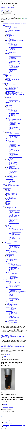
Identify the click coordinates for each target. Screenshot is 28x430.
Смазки (8, 190)
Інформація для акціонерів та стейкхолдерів (14, 425)
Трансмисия (9, 43)
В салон (8, 76)
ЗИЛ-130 (5, 242)
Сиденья (11, 158)
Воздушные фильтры (11, 193)
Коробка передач (13, 45)
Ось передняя (12, 52)
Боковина (11, 54)
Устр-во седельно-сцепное (15, 324)
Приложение (9, 179)
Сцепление (12, 49)
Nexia (7, 202)
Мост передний (13, 115)
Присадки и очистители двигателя (14, 92)
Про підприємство (7, 423)
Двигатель (8, 26)
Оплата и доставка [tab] (8, 407)
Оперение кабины (13, 67)
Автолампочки (7, 82)
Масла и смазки (7, 188)
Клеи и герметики (10, 91)
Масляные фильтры (11, 195)
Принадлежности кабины (15, 63)
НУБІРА (8, 204)
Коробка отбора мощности (15, 47)
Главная (5, 356)
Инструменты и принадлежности (14, 40)
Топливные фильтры (11, 198)
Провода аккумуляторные (12, 185)
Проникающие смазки (11, 93)
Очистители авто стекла (12, 87)
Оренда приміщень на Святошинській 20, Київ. (15, 23)
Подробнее (8, 345)
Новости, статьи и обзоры (7, 335)
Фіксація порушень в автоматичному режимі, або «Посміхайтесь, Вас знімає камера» (13, 337)
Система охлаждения (14, 30)
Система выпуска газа (14, 28)
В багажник (9, 75)
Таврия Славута (10, 226)
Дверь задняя (12, 58)
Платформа (12, 70)
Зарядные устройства (11, 186)
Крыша (11, 151)
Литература (9, 80)
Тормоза (8, 36)
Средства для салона (11, 89)
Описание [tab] (5, 404)
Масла (7, 189)
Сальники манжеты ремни (15, 182)
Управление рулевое (11, 35)
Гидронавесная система (15, 72)
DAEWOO (6, 199)
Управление (9, 167)
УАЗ (4, 96)
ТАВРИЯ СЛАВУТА (11, 207)
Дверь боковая (12, 57)
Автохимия (6, 83)
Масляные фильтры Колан (12, 194)
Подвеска (8, 34)
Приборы (11, 39)
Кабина (11, 65)
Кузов (7, 53)
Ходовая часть (9, 50)
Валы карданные (13, 44)
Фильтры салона (10, 197)
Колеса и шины (13, 32)
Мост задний (12, 48)
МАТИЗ (8, 203)
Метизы (11, 41)
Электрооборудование (11, 38)
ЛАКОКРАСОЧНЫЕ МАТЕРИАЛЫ (15, 94)
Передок (11, 71)
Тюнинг (8, 78)
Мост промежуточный (14, 317)
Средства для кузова (11, 88)
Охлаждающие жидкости (12, 85)
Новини (5, 422)
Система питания (13, 27)
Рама (7, 31)
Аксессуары (6, 74)
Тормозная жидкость (11, 84)
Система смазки (13, 137)
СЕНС (7, 225)
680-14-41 (4, 7)
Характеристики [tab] (7, 405)
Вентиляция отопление (15, 56)
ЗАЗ (4, 206)
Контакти (5, 426)
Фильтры (5, 192)
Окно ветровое (13, 69)
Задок (10, 62)
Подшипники (12, 181)
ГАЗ (4, 25)
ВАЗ (4, 131)
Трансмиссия (9, 159)
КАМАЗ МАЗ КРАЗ (8, 280)
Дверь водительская (14, 60)
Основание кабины (14, 66)
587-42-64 (12, 7)
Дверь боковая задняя (14, 61)
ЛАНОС (8, 201)
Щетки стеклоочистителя (12, 79)
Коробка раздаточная (14, 113)
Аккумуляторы (7, 184)
